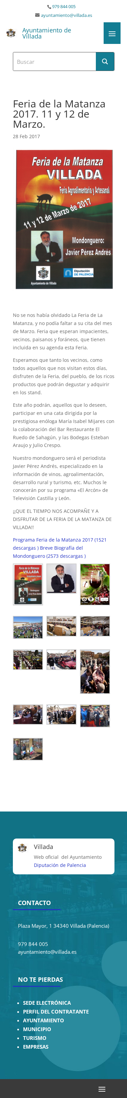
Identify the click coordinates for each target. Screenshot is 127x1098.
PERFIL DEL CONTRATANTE (56, 1011)
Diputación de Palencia (60, 865)
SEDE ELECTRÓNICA (47, 1002)
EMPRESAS (35, 1046)
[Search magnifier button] (105, 61)
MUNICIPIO (37, 1029)
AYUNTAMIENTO (43, 1020)
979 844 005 (64, 6)
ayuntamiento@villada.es (66, 15)
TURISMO (34, 1038)
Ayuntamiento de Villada (46, 33)
